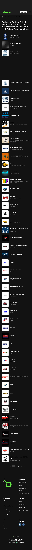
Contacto (21, 501)
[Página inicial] (2, 17)
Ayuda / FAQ (22, 507)
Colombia (17, 536)
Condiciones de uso (7, 503)
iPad (4, 526)
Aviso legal (5, 509)
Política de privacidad (8, 506)
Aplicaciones (22, 504)
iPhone (4, 523)
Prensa (20, 485)
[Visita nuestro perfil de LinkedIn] (20, 524)
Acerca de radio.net (23, 482)
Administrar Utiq (7, 512)
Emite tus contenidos (24, 493)
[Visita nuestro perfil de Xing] (23, 524)
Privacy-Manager (7, 514)
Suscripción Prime (23, 510)
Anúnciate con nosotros (22, 489)
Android (5, 529)
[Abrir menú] (30, 12)
